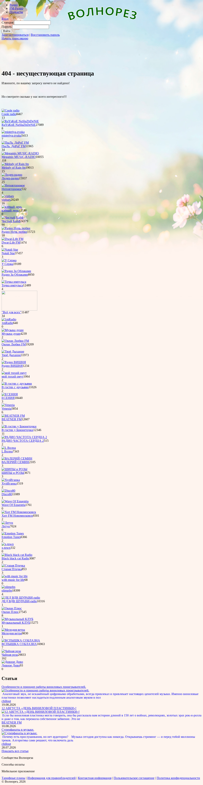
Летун (6, 526)
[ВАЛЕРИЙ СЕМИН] (17, 458)
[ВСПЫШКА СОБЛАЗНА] (21, 640)
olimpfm (7, 590)
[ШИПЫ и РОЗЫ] (14, 469)
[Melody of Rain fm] (15, 164)
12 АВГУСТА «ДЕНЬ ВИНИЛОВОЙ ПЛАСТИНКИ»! (39, 708)
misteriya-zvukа (11, 135)
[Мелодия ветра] (13, 629)
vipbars (6, 199)
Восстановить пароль (45, 34)
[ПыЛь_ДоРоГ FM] (15, 142)
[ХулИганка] (11, 480)
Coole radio (9, 114)
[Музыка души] (13, 330)
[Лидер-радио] (12, 174)
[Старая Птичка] (13, 565)
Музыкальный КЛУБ (16, 622)
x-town (6, 547)
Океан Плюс (10, 612)
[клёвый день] (12, 206)
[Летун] (7, 522)
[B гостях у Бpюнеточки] (19, 426)
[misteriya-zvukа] (13, 132)
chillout (6, 701)
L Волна (7, 451)
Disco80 (7, 494)
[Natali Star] (10, 249)
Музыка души (11, 333)
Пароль (6, 26)
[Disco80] (8, 490)
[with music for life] (15, 576)
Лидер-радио (10, 178)
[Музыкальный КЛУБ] (17, 619)
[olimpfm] (8, 587)
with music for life (13, 579)
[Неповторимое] (13, 185)
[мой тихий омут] (14, 373)
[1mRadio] (9, 319)
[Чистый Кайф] (12, 217)
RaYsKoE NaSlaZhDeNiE (19, 124)
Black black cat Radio (15, 558)
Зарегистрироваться (15, 34)
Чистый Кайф (11, 221)
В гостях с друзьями (15, 387)
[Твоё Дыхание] (13, 351)
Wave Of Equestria (13, 505)
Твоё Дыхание (11, 355)
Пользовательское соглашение (134, 778)
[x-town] (8, 544)
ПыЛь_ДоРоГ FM (14, 146)
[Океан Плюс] (12, 608)
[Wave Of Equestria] (15, 501)
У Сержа (7, 264)
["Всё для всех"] (19, 309)
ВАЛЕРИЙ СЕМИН (15, 462)
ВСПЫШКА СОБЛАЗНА (19, 644)
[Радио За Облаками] (16, 271)
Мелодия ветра (12, 633)
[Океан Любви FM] (15, 340)
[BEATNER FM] (13, 415)
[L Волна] (9, 447)
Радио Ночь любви (14, 231)
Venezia (6, 408)
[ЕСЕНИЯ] (10, 394)
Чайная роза (10, 654)
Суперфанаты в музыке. (18, 729)
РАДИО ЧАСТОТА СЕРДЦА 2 (23, 440)
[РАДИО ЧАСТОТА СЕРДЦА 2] (24, 437)
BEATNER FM (12, 419)
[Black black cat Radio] (17, 554)
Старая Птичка (12, 569)
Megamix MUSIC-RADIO (19, 157)
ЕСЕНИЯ (8, 398)
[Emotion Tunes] (13, 533)
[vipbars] (8, 196)
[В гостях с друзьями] (17, 383)
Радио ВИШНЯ (12, 365)
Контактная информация (94, 778)
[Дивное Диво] (12, 662)
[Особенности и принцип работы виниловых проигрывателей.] (45, 690)
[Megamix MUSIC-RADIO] (20, 153)
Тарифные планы (13, 778)
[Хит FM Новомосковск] (19, 512)
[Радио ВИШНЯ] (14, 362)
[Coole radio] (10, 110)
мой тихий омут (12, 376)
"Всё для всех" (11, 312)
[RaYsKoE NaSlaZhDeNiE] (20, 121)
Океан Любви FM (14, 344)
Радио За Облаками (15, 274)
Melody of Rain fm (14, 167)
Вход (5, 18)
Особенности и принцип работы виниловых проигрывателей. (44, 686)
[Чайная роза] (11, 651)
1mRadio (7, 323)
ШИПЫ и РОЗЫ (13, 472)
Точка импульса (12, 285)
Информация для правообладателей (51, 778)
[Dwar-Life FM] (12, 239)
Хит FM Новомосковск (17, 515)
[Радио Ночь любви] (16, 228)
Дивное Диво (11, 665)
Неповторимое (12, 189)
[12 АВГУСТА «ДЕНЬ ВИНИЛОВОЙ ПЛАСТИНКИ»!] (40, 711)
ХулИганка (9, 483)
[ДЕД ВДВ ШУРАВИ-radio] (21, 597)
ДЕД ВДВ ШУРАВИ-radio (19, 601)
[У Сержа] (9, 260)
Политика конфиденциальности (178, 778)
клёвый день (10, 210)
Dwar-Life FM (11, 242)
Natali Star (8, 253)
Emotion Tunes (11, 537)
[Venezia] (8, 405)
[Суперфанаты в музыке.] (19, 733)
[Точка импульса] (14, 281)
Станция (7, 22)
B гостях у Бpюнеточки (17, 430)
